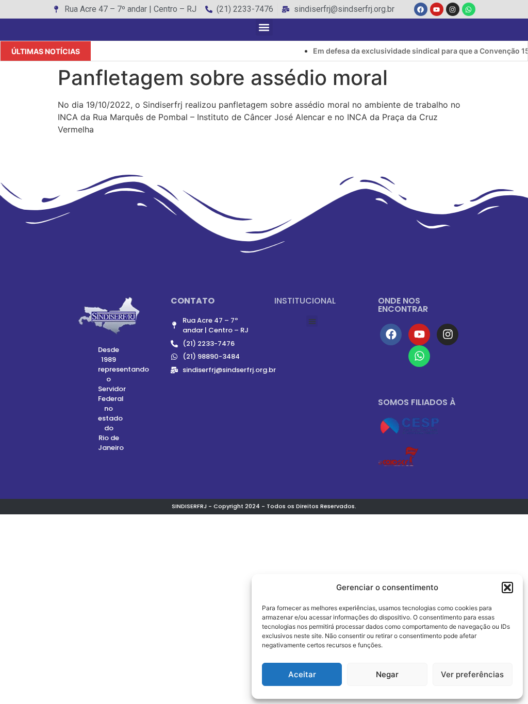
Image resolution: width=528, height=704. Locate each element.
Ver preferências (472, 674)
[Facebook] (420, 9)
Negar (387, 674)
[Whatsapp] (468, 9)
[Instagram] (452, 9)
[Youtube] (436, 9)
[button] (507, 587)
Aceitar (302, 674)
